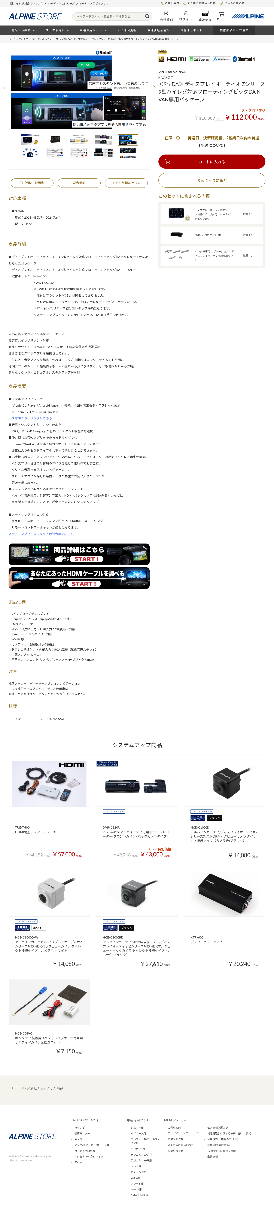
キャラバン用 (138, 1172)
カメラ (78, 1139)
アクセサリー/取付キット (88, 1156)
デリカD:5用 (138, 1148)
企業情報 (212, 1156)
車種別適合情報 (158, 30)
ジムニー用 (137, 1127)
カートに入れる (211, 161)
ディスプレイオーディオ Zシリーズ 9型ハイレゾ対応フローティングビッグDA (213, 214)
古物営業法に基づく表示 (221, 1150)
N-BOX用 (136, 1189)
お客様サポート (191, 30)
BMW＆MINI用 (139, 1195)
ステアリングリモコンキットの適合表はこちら (41, 534)
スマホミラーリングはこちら (32, 418)
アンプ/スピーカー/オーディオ (91, 1145)
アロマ (78, 1162)
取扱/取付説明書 (32, 183)
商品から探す (21, 30)
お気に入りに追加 (212, 180)
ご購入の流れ (175, 1139)
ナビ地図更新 (127, 30)
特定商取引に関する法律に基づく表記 (229, 1133)
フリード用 (137, 1183)
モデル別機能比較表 (126, 183)
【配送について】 (212, 145)
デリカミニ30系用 (141, 1160)
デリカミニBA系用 (141, 1154)
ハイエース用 (138, 1133)
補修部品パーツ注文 (234, 30)
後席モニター (82, 1133)
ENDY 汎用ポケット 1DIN (209, 235)
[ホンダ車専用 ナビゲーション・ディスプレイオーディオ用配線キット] (177, 261)
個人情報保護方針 (217, 1127)
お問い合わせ (175, 1150)
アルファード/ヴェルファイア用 (145, 1141)
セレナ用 (136, 1166)
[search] (147, 16)
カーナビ (79, 1127)
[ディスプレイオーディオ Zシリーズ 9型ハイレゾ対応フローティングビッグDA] (177, 220)
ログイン (185, 19)
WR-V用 (135, 1177)
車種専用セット (91, 30)
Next (154, 87)
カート (221, 19)
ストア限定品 (55, 30)
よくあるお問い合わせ (201, 3)
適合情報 (79, 183)
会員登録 (166, 19)
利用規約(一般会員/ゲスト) (222, 1139)
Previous (4, 87)
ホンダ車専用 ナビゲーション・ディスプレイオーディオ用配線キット (214, 256)
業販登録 (205, 20)
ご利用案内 (172, 3)
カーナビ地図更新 (84, 1150)
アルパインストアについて (183, 1133)
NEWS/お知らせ (234, 3)
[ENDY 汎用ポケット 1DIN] (177, 241)
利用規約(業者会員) (218, 1145)
